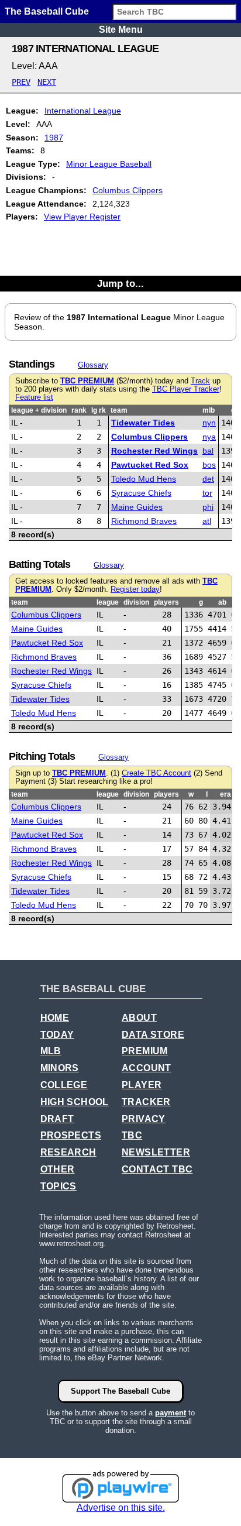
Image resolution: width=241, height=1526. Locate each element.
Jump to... (120, 283)
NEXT (46, 82)
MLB (50, 1051)
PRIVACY (144, 1119)
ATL (206, 521)
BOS (209, 464)
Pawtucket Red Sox (149, 464)
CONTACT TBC (157, 1169)
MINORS (59, 1068)
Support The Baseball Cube (120, 1391)
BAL (208, 450)
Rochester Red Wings (154, 450)
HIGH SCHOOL (74, 1102)
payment (170, 1412)
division (136, 602)
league (108, 602)
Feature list (34, 397)
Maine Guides (137, 507)
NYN (209, 422)
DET (208, 478)
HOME (55, 1018)
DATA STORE (153, 1035)
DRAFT (57, 1119)
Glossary (93, 365)
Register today (135, 589)
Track (200, 381)
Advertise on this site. (121, 1508)
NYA (209, 436)
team (119, 410)
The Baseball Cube (47, 11)
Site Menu (121, 30)
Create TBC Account (156, 773)
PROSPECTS (71, 1135)
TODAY (57, 1035)
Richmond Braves (144, 521)
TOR (207, 493)
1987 (53, 137)
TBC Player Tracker (185, 389)
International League (82, 110)
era (225, 794)
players (166, 602)
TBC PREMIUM (87, 381)
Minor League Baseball (109, 164)
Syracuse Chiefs (141, 493)
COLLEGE (64, 1085)
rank (79, 410)
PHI (208, 507)
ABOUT (139, 1018)
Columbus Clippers (127, 190)
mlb (208, 410)
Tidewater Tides (143, 422)
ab (222, 602)
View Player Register (82, 216)
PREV (21, 82)
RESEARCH (68, 1152)
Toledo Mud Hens (143, 478)
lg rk (98, 410)
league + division (39, 410)
